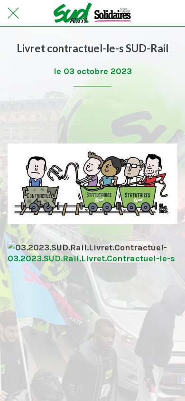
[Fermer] (13, 13)
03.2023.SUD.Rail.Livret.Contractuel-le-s (91, 258)
